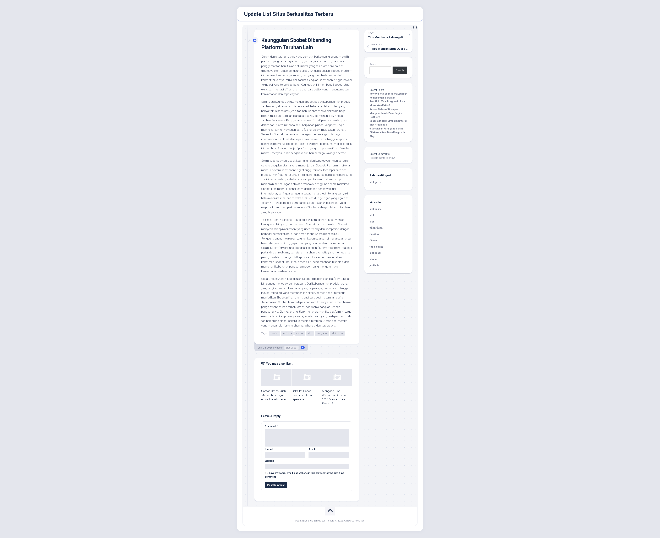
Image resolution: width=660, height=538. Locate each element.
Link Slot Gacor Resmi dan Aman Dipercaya (302, 395)
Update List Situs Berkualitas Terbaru (288, 14)
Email (313, 449)
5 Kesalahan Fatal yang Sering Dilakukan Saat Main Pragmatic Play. (387, 132)
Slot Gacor (291, 347)
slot (310, 333)
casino (274, 333)
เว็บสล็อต (374, 234)
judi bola (287, 333)
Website (269, 460)
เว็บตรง (373, 240)
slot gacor (322, 333)
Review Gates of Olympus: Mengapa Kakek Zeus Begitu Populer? (386, 113)
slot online (337, 333)
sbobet (300, 333)
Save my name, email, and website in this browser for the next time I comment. (305, 475)
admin (279, 347)
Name (269, 449)
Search (373, 64)
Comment (271, 426)
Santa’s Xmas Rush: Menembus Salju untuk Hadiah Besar (274, 395)
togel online (376, 246)
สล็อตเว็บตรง (376, 227)
